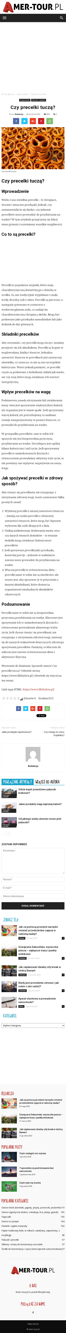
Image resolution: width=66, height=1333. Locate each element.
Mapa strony (33, 1324)
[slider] (11, 698)
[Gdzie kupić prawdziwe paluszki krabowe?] (9, 793)
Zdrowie (22, 991)
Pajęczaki (6, 1216)
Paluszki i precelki (38, 100)
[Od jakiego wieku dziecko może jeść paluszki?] (9, 822)
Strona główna (8, 94)
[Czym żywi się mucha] (9, 1186)
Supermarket (24, 100)
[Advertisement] (33, 57)
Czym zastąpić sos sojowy (32, 1153)
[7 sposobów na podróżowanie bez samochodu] (9, 1172)
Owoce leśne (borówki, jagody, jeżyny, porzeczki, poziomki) (31, 1207)
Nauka (21, 938)
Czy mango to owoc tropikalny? (54, 734)
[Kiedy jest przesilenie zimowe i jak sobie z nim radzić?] (9, 986)
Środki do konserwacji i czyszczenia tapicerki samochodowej (32, 1248)
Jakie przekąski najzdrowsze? (17, 732)
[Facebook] (33, 1313)
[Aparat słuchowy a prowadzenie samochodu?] (9, 1002)
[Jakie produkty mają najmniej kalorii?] (9, 807)
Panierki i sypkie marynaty (14, 1225)
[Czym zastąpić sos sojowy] (9, 1157)
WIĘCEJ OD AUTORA (47, 782)
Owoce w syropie (10, 1221)
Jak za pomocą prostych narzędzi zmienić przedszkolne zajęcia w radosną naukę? (38, 930)
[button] (61, 18)
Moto (21, 1006)
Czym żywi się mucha (30, 1183)
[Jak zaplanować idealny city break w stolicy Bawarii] (9, 970)
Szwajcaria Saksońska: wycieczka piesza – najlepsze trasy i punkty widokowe (38, 950)
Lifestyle (22, 958)
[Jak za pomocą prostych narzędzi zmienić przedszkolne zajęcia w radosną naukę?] (9, 930)
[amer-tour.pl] (33, 7)
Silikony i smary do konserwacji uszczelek (22, 1244)
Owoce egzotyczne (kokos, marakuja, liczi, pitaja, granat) (30, 1212)
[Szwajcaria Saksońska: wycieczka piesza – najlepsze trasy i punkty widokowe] (9, 950)
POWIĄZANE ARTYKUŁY (17, 782)
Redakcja (19, 114)
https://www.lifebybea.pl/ (38, 689)
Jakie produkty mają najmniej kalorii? (40, 804)
